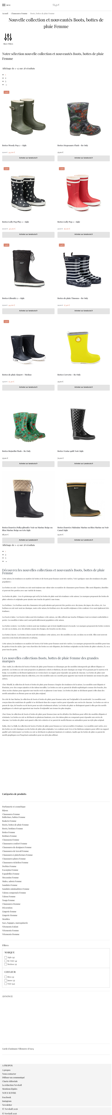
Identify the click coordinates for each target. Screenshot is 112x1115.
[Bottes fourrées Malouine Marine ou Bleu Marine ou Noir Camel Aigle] (83, 497)
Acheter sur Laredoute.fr (83, 463)
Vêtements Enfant (10, 926)
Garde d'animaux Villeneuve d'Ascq (18, 1048)
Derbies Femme (9, 866)
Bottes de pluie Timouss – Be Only (72, 298)
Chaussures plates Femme (14, 858)
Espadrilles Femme (10, 873)
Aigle (9, 957)
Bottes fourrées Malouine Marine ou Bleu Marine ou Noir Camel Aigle (83, 528)
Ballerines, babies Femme (13, 817)
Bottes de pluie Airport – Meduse (17, 374)
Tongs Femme (8, 900)
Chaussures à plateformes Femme (17, 854)
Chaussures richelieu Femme (15, 862)
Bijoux (5, 810)
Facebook (6, 1097)
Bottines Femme (9, 836)
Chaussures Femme (19, 13)
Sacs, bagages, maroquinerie (15, 922)
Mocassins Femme (10, 877)
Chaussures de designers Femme (17, 847)
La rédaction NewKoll (12, 1085)
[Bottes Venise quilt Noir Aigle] (83, 421)
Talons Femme (8, 896)
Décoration (7, 907)
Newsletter (7, 1104)
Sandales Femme (9, 885)
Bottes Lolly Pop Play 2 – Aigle (15, 221)
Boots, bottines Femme (12, 828)
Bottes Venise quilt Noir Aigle (70, 451)
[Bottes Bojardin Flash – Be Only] (28, 421)
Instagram (6, 1101)
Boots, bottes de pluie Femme (15, 824)
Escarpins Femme (10, 870)
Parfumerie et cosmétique (14, 806)
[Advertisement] (56, 759)
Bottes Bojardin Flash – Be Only (16, 451)
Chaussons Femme (10, 839)
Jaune (9, 980)
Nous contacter (9, 1073)
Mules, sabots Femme (12, 881)
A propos (6, 1070)
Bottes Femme (8, 832)
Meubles (6, 919)
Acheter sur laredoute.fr (28, 158)
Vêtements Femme (10, 930)
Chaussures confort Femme (14, 843)
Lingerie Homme (9, 915)
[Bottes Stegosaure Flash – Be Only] (83, 115)
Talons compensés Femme (14, 892)
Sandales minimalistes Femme (15, 888)
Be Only (10, 961)
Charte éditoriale (10, 1081)
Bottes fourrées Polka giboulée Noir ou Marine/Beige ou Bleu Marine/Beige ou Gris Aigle (27, 528)
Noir (9, 983)
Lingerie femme (9, 911)
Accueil (5, 13)
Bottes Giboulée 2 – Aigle (13, 298)
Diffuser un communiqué (13, 1077)
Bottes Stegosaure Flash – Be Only (72, 145)
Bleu (9, 977)
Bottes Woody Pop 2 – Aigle (14, 145)
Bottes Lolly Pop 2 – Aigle (68, 221)
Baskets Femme (9, 821)
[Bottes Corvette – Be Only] (83, 345)
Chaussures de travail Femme (15, 851)
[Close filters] (3, 1062)
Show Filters (8, 44)
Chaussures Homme (11, 904)
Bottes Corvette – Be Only (69, 374)
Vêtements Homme (10, 934)
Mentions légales (9, 1088)
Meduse (10, 964)
